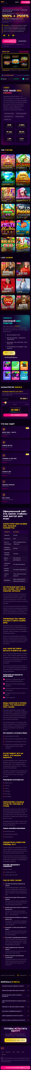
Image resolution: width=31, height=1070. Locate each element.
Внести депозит (15, 415)
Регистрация (25, 2)
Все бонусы (22, 41)
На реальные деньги (11, 357)
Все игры (3, 152)
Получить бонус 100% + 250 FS (15, 1040)
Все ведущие (4, 259)
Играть (23, 1065)
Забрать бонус (8, 41)
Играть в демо (9, 353)
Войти (17, 2)
